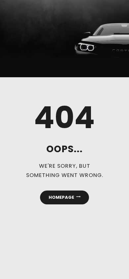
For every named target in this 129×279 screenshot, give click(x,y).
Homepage (61, 197)
